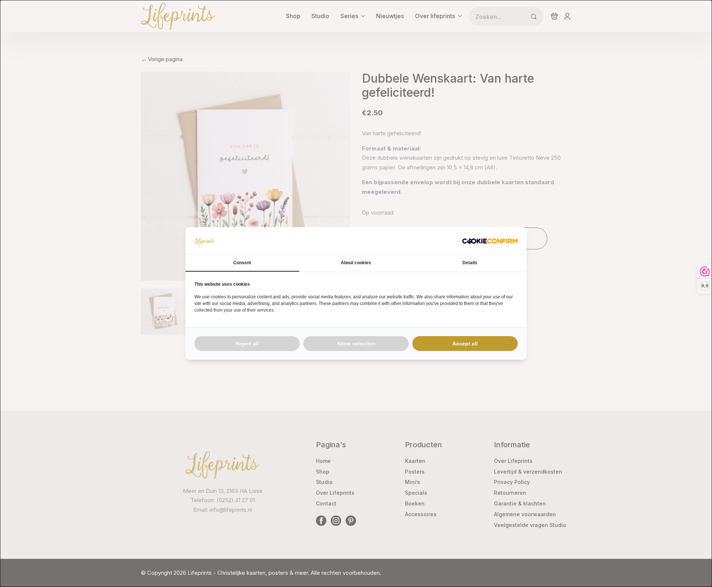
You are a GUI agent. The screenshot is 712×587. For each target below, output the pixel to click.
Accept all (465, 343)
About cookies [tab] (356, 262)
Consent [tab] (242, 262)
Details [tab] (469, 262)
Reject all (247, 343)
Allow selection (356, 343)
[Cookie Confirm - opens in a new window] (490, 241)
